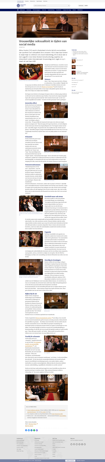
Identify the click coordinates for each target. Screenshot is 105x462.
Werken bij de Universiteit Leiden (58, 440)
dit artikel (43, 412)
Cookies (53, 452)
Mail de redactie (29, 426)
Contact (53, 456)
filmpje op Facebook (47, 87)
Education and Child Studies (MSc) (79, 51)
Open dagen (19, 449)
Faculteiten (58, 10)
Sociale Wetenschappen (39, 449)
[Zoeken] (68, 6)
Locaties (54, 449)
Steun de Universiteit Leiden (57, 442)
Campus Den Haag (67, 10)
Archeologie (37, 440)
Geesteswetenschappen (39, 442)
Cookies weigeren (81, 460)
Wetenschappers (36, 10)
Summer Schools (20, 447)
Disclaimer (54, 451)
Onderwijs (29, 10)
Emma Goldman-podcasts (33, 410)
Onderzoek (22, 10)
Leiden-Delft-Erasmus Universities (58, 447)
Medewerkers (32, 1)
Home (18, 12)
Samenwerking (51, 10)
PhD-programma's (20, 443)
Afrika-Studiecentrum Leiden (40, 452)
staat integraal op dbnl (57, 414)
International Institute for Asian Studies (42, 458)
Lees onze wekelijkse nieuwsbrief (76, 440)
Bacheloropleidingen (20, 440)
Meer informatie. (38, 460)
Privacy (53, 454)
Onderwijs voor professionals (22, 445)
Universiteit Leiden (20, 1)
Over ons (44, 10)
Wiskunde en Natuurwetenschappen (41, 451)
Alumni (74, 10)
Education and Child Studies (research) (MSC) (80, 54)
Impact (53, 445)
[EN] (86, 5)
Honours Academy (38, 454)
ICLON (36, 456)
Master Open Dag (20, 451)
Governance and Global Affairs (40, 445)
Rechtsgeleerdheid (38, 447)
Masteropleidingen (20, 442)
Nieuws (21, 12)
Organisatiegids (39, 1)
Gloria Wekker (62, 416)
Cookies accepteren (70, 460)
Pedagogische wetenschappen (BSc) (80, 52)
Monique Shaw (32, 424)
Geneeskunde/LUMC (38, 443)
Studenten (27, 1)
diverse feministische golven (43, 318)
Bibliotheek (45, 1)
